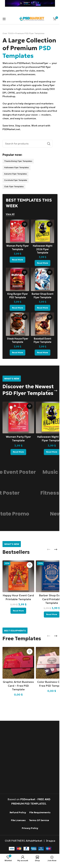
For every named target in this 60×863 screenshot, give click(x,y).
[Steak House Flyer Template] (17, 329)
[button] (46, 394)
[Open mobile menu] (4, 19)
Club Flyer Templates (14, 194)
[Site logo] (31, 18)
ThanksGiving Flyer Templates (18, 169)
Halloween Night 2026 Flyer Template (40, 256)
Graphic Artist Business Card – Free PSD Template (18, 685)
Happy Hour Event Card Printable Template (18, 600)
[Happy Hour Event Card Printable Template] (17, 578)
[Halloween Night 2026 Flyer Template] (41, 238)
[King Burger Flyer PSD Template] (17, 285)
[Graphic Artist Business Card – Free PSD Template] (17, 663)
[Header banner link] (29, 3)
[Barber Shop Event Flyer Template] (41, 285)
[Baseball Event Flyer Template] (41, 329)
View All (10, 222)
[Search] (46, 151)
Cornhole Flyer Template (15, 188)
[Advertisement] (30, 757)
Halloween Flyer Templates (16, 175)
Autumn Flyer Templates (15, 181)
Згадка (49, 840)
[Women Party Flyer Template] (17, 238)
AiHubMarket (32, 840)
